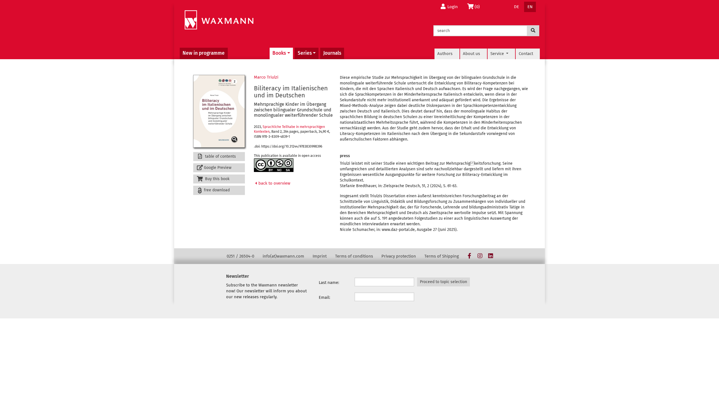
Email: (324, 297)
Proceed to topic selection (443, 281)
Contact (526, 53)
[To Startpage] (219, 20)
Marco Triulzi (266, 77)
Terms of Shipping (441, 256)
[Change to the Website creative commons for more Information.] (273, 165)
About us (471, 53)
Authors (444, 53)
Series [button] (305, 53)
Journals (332, 53)
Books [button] (279, 53)
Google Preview (217, 167)
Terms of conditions (354, 256)
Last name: (329, 282)
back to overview (273, 183)
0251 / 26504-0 (240, 256)
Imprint (320, 256)
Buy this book (216, 178)
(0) (478, 6)
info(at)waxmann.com (283, 256)
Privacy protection (398, 256)
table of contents (220, 156)
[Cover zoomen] (219, 111)
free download (216, 190)
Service (497, 53)
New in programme (204, 53)
